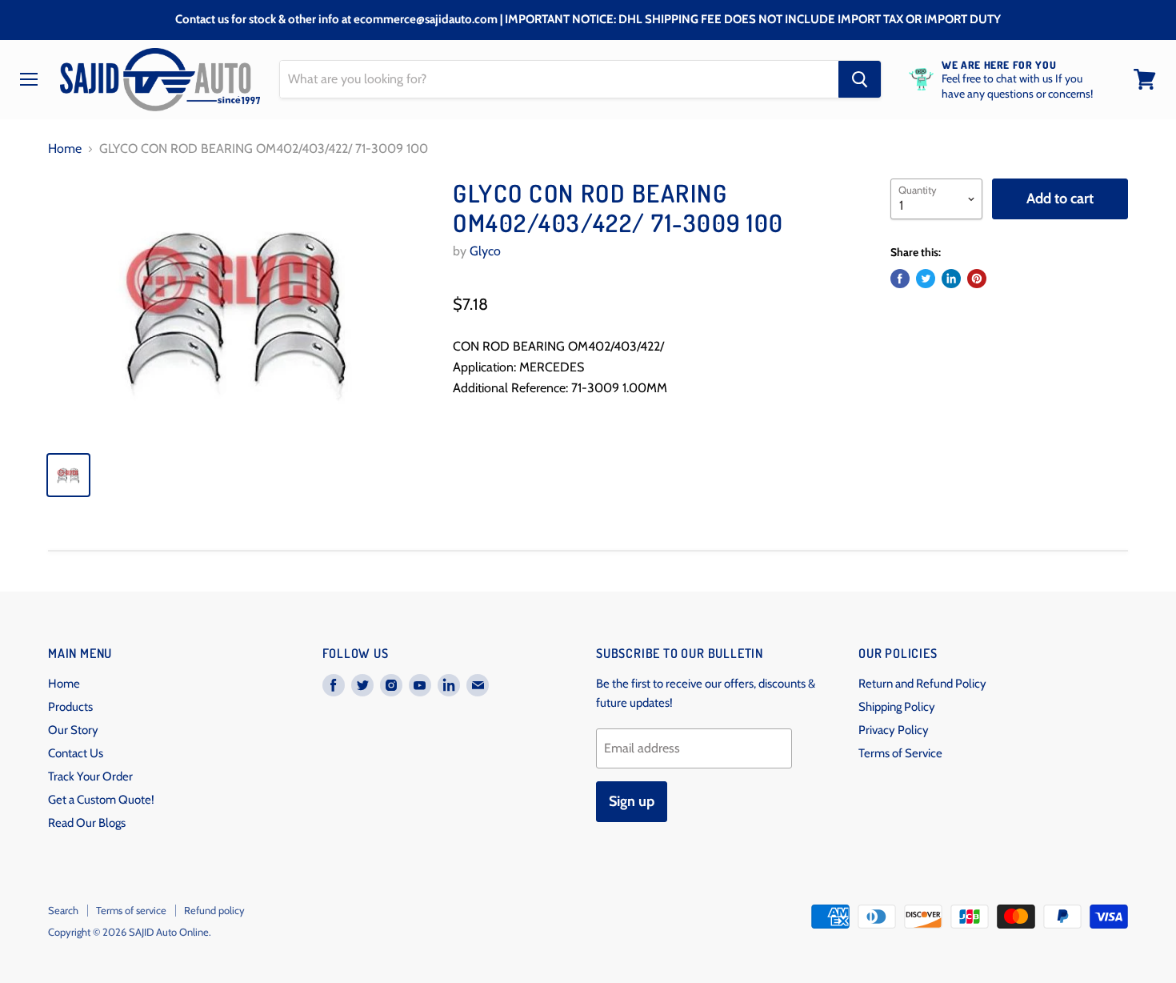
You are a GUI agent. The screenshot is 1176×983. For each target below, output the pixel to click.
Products (70, 707)
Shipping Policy (896, 707)
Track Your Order (90, 776)
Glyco (485, 251)
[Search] (859, 79)
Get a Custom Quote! (101, 799)
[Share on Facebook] (900, 278)
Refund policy (214, 910)
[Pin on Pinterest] (976, 278)
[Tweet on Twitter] (925, 278)
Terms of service (131, 910)
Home (65, 149)
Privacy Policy (893, 730)
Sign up (631, 801)
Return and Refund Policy (922, 683)
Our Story (73, 730)
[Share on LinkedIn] (951, 278)
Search (63, 910)
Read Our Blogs (87, 823)
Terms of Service (900, 753)
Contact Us (75, 753)
